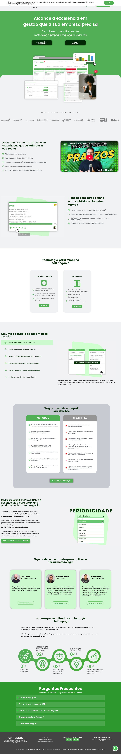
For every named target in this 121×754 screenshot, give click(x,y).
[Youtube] (74, 739)
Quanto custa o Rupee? (31, 717)
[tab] (27, 342)
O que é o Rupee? (28, 697)
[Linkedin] (70, 739)
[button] (42, 42)
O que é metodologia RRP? (33, 704)
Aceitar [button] (108, 3)
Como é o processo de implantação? (38, 710)
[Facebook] (77, 739)
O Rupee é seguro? (28, 723)
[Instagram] (67, 739)
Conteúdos (33, 7)
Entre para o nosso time (102, 737)
